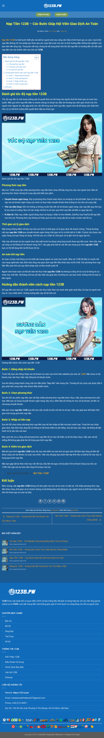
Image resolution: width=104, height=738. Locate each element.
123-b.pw (63, 31)
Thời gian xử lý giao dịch (17, 67)
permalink (74, 510)
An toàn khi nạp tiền (16, 70)
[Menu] (3, 6)
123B (83, 374)
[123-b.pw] (52, 5)
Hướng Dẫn (55, 510)
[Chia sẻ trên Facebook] (45, 501)
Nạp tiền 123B (8, 40)
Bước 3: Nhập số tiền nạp (18, 81)
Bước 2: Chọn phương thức (18, 78)
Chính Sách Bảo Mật (14, 667)
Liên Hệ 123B (11, 672)
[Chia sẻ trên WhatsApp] (40, 501)
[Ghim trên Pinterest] (59, 501)
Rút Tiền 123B (40, 473)
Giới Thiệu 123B (12, 657)
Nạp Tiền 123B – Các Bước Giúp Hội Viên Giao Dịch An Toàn (37, 558)
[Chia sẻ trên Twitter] (50, 501)
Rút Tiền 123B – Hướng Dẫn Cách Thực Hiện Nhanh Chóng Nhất (38, 549)
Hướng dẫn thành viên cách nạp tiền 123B (21, 73)
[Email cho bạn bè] (54, 501)
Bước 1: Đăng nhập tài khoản (19, 76)
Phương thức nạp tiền (16, 64)
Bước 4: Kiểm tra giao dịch (18, 84)
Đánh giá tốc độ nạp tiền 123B (17, 61)
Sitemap (9, 677)
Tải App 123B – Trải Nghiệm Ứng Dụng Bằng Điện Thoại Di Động (39, 541)
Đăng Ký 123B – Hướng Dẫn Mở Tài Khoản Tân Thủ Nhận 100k (38, 566)
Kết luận (8, 87)
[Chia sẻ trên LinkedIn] (63, 501)
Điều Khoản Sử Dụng (14, 662)
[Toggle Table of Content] (35, 57)
